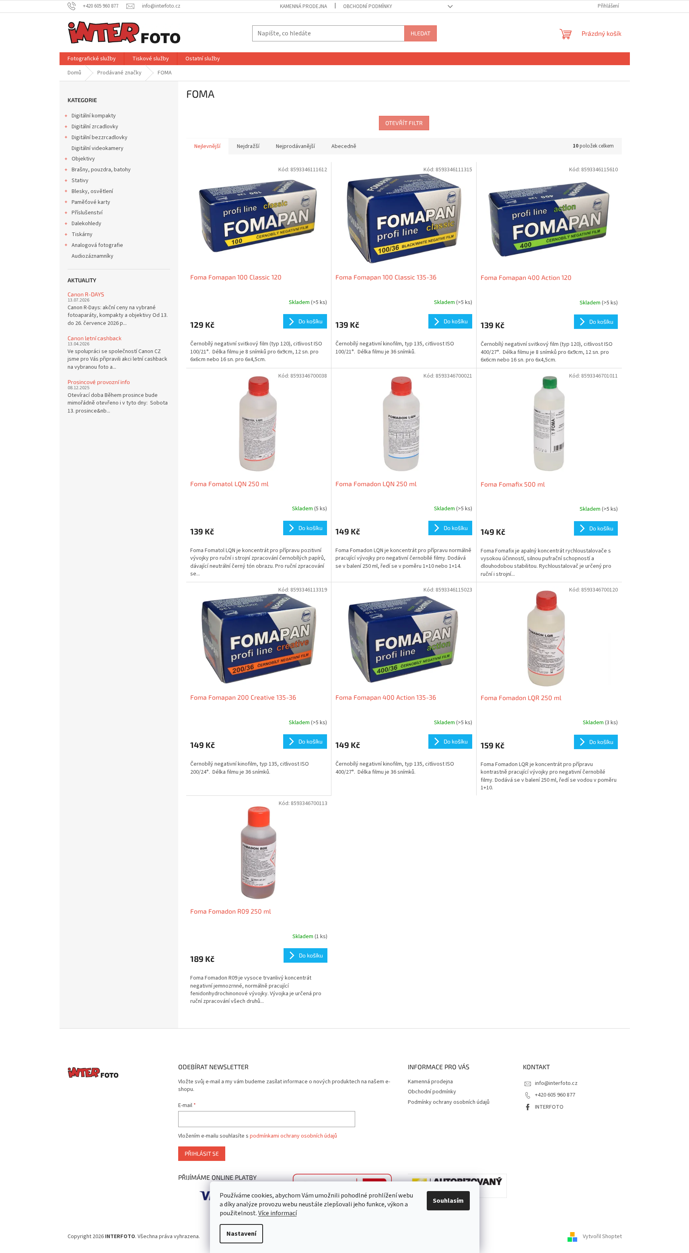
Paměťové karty (91, 202)
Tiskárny (82, 234)
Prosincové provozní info (99, 382)
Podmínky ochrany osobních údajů (448, 1102)
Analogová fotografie (97, 245)
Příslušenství (87, 213)
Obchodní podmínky (367, 6)
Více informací (277, 1213)
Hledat (420, 33)
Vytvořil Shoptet (602, 1236)
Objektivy (83, 159)
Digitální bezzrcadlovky (100, 138)
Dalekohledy (86, 224)
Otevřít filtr (404, 122)
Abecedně (343, 146)
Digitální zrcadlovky (95, 127)
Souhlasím (448, 1200)
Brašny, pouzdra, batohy (101, 170)
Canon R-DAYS (86, 294)
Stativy (80, 181)
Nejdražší (248, 146)
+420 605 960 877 (555, 1095)
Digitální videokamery (97, 148)
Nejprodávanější (295, 146)
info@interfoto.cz (556, 1083)
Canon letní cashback (94, 338)
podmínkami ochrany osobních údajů (293, 1136)
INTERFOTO (549, 1107)
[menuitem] (92, 58)
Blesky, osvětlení (92, 191)
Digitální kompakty (94, 116)
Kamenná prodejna (303, 6)
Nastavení (241, 1233)
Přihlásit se (202, 1153)
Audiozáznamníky (92, 256)
